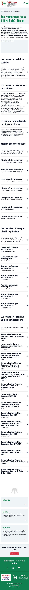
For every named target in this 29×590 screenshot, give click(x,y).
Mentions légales (14, 585)
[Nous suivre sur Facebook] (7, 567)
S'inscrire (14, 553)
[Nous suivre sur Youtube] (18, 567)
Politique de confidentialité (14, 583)
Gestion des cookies (14, 587)
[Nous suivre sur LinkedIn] (13, 567)
